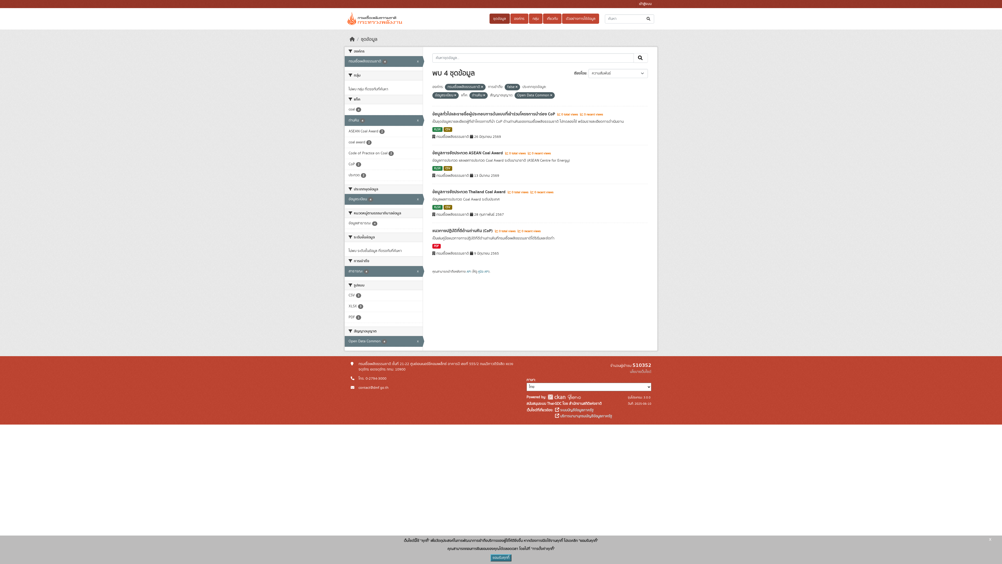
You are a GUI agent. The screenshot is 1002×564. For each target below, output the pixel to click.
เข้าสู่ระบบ (645, 4)
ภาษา (531, 380)
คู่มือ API (483, 271)
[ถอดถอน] (482, 87)
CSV (447, 129)
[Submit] (648, 19)
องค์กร (519, 18)
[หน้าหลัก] (352, 39)
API (469, 271)
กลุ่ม (536, 18)
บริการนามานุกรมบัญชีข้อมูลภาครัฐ (585, 416)
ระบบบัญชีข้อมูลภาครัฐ (576, 410)
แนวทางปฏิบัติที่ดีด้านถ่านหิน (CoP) (463, 230)
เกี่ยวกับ (552, 18)
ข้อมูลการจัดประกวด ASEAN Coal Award (468, 153)
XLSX (437, 129)
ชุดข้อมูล (499, 18)
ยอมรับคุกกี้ (501, 557)
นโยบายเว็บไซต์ (640, 371)
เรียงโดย (580, 73)
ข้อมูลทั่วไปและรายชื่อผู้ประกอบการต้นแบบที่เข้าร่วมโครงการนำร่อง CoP (494, 114)
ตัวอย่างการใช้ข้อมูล (580, 18)
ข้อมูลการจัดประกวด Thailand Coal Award (469, 192)
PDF (436, 246)
